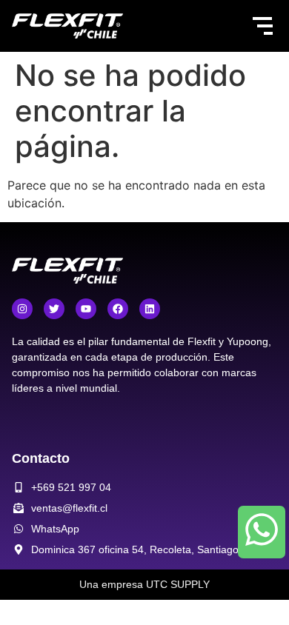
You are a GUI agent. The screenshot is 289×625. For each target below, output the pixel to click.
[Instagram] (22, 308)
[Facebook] (117, 308)
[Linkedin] (149, 308)
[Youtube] (86, 308)
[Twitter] (54, 308)
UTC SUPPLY (178, 584)
